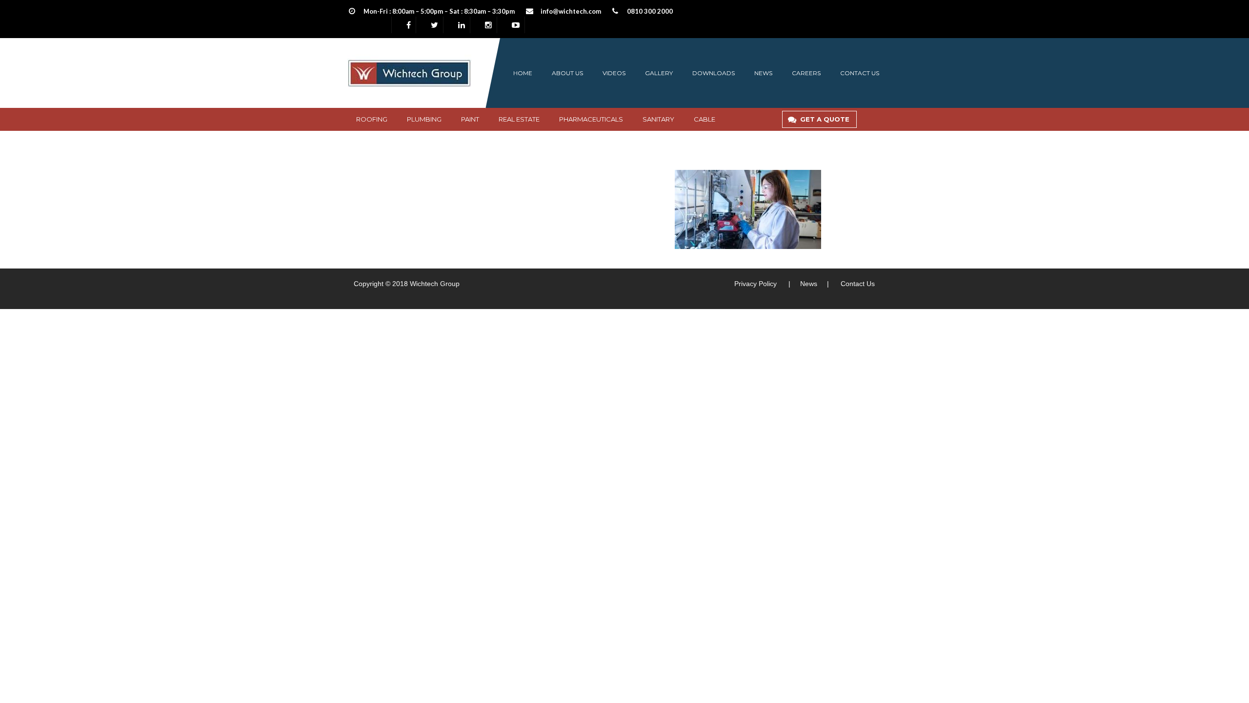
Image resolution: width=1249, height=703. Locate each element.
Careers (806, 73)
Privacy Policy (755, 284)
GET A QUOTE (824, 119)
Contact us (859, 73)
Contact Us (858, 284)
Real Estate (519, 119)
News (763, 73)
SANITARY (658, 119)
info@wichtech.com (571, 11)
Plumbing (424, 119)
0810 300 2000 (650, 11)
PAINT (470, 119)
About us (567, 73)
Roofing (371, 119)
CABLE (704, 119)
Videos (614, 73)
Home (522, 73)
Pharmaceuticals (591, 119)
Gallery (659, 73)
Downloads (713, 73)
